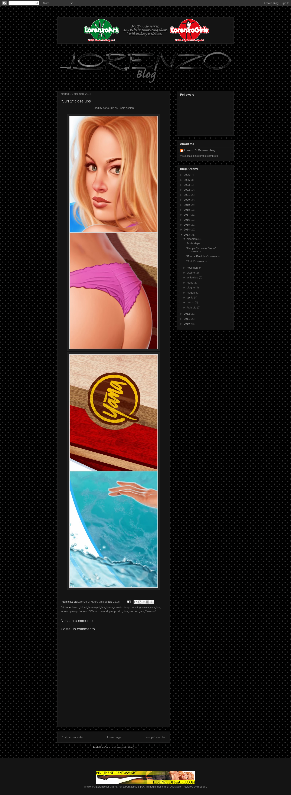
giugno (191, 287)
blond (84, 607)
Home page (113, 737)
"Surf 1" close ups (76, 101)
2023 (187, 184)
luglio (190, 282)
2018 (187, 209)
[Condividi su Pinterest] (152, 602)
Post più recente (72, 737)
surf (137, 611)
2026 (187, 174)
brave (110, 607)
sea (131, 611)
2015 (187, 224)
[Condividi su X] (144, 602)
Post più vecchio (155, 737)
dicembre (192, 239)
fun (158, 607)
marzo (191, 302)
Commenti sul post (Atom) (119, 747)
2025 (187, 180)
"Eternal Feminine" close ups (203, 256)
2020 (187, 199)
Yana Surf (108, 108)
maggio (191, 292)
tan (142, 611)
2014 (187, 229)
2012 (187, 313)
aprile (190, 297)
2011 (187, 318)
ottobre (191, 272)
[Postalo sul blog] (140, 602)
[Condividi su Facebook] (148, 602)
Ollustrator (176, 786)
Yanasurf (150, 611)
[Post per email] (128, 601)
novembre (193, 267)
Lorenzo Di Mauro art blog (199, 150)
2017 (187, 214)
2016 (187, 219)
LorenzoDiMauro (88, 611)
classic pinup (122, 607)
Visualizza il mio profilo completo (199, 155)
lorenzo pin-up (69, 611)
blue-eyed (94, 607)
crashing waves (140, 607)
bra (103, 607)
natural (104, 611)
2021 (187, 194)
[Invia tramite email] (136, 602)
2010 (187, 323)
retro (119, 611)
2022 (187, 189)
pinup (112, 611)
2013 (187, 234)
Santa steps (193, 243)
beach (75, 607)
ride (126, 611)
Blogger (201, 786)
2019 (187, 204)
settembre (193, 277)
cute (152, 607)
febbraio (192, 307)
